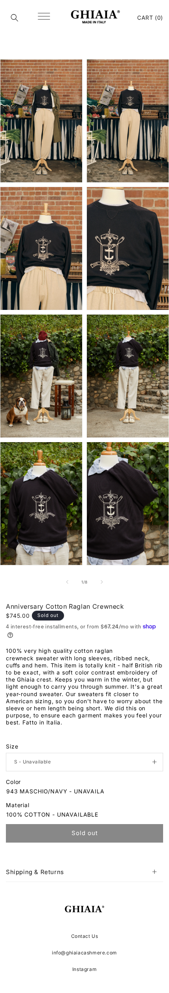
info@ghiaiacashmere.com (84, 953)
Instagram (84, 969)
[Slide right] (101, 582)
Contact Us (84, 936)
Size (12, 746)
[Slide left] (67, 582)
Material (17, 805)
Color (13, 781)
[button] (14, 17)
